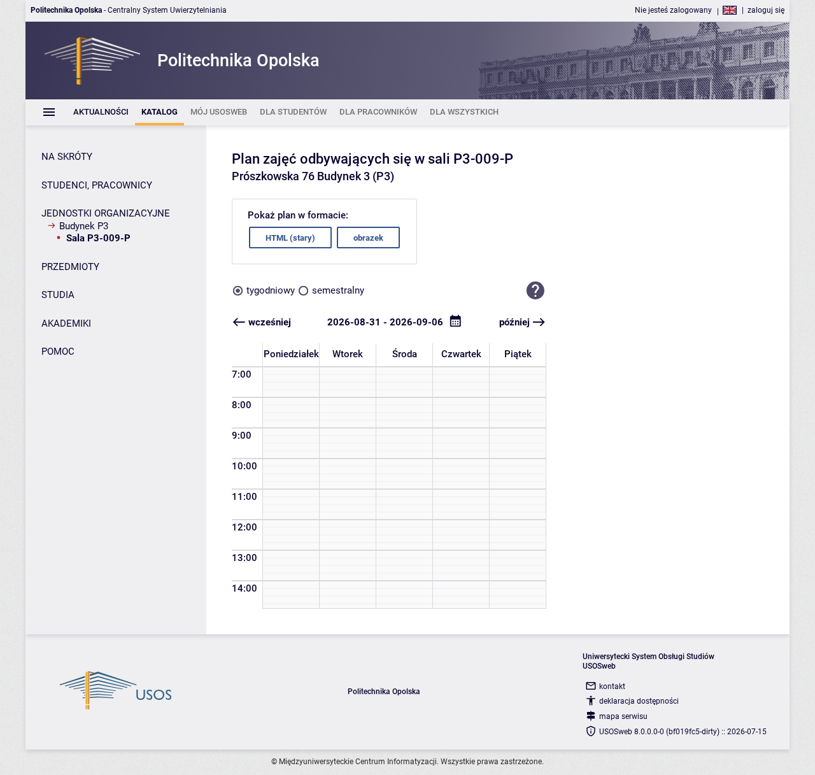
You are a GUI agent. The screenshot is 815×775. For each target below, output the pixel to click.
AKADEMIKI (66, 323)
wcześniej (269, 322)
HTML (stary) (290, 238)
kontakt (612, 686)
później (514, 322)
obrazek (368, 238)
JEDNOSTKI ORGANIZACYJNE (105, 213)
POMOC (57, 351)
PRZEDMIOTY (70, 267)
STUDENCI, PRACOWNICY (96, 185)
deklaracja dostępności (639, 701)
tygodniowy (270, 290)
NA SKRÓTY (66, 156)
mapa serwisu (623, 716)
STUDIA (57, 295)
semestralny (338, 290)
